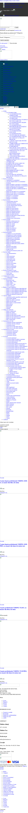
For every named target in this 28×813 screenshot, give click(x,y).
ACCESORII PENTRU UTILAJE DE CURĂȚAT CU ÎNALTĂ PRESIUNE (18, 138)
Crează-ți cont (17, 30)
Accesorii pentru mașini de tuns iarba (15, 352)
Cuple (7, 381)
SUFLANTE (9, 173)
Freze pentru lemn (10, 391)
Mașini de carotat (10, 225)
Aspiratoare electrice (11, 202)
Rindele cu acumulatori (12, 197)
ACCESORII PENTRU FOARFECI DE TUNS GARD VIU (18, 120)
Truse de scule (9, 269)
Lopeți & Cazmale (10, 398)
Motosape (8, 307)
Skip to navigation (4, 0)
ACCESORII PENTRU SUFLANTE (15, 131)
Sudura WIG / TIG (11, 284)
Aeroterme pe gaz (10, 325)
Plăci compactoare (10, 319)
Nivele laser (9, 273)
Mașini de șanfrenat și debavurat (14, 294)
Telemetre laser (10, 274)
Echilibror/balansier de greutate (13, 236)
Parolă (5, 37)
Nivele (7, 401)
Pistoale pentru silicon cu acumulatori (15, 194)
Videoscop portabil (10, 231)
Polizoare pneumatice (11, 247)
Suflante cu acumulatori (12, 198)
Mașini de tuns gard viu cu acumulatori (15, 191)
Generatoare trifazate (11, 335)
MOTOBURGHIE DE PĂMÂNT (14, 166)
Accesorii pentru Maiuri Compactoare (15, 345)
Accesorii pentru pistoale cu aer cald (15, 361)
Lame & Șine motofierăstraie (13, 395)
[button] (3, 492)
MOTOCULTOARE (11, 169)
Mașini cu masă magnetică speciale (14, 293)
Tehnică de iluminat (11, 267)
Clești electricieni (10, 256)
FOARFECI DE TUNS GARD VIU (15, 163)
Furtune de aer (9, 392)
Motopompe (9, 305)
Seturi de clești (9, 264)
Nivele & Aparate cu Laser (9, 270)
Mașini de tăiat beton (11, 314)
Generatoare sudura (11, 333)
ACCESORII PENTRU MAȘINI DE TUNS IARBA (17, 123)
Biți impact (9, 378)
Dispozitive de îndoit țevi (12, 222)
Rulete (7, 412)
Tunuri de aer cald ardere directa (14, 326)
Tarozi (7, 416)
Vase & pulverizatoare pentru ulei (14, 250)
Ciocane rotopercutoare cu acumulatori (15, 181)
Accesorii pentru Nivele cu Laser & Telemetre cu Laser (15, 359)
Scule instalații (6, 219)
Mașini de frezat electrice (12, 208)
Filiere (7, 385)
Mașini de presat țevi (11, 228)
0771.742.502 (3, 105)
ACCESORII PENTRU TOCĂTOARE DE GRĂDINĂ (17, 134)
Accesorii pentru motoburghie (13, 353)
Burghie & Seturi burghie (15, 369)
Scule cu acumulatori (8, 178)
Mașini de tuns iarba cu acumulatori (15, 193)
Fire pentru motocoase (11, 388)
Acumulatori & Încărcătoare (13, 376)
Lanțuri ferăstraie (10, 397)
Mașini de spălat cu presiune (13, 300)
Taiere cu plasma (10, 285)
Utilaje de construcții (8, 309)
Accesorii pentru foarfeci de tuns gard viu (16, 343)
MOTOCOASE (10, 167)
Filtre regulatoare (10, 387)
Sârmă (7, 414)
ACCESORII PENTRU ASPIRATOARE (15, 114)
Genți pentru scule (10, 259)
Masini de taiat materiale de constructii (15, 316)
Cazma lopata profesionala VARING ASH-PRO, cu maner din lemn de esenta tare (13, 545)
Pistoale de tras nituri (11, 246)
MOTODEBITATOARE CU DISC (15, 170)
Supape (8, 415)
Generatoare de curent (8, 329)
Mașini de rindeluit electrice (13, 212)
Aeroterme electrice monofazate (14, 322)
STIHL (5, 111)
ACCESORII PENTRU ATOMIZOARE (15, 117)
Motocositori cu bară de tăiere (13, 302)
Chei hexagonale (10, 380)
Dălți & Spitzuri (13, 371)
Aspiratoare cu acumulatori (12, 180)
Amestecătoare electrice (12, 201)
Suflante (8, 308)
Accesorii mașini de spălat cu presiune (15, 339)
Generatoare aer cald (8, 321)
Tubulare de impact (14, 373)
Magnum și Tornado (11, 400)
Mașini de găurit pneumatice (13, 239)
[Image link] (6, 756)
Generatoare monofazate (12, 331)
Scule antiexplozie (10, 260)
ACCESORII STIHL (11, 112)
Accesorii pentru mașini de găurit (17, 367)
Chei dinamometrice (11, 253)
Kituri (7, 394)
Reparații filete (9, 411)
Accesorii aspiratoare (11, 338)
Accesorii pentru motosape (12, 357)
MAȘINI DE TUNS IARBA (13, 164)
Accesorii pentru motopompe (13, 356)
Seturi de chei (9, 262)
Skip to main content (14, 0)
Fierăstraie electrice (11, 207)
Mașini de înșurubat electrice (13, 211)
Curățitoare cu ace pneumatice (13, 233)
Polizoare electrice (10, 216)
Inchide (2, 108)
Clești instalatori (10, 257)
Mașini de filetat (10, 226)
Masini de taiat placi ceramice (13, 318)
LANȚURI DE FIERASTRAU (17, 156)
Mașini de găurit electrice (12, 209)
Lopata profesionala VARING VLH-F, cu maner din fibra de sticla (13, 608)
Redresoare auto (10, 280)
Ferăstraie (8, 183)
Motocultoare (9, 304)
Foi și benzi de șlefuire (11, 390)
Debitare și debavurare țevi (12, 221)
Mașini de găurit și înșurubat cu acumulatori (17, 185)
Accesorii (5, 336)
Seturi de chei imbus (11, 263)
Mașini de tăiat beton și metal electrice (15, 215)
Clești (7, 254)
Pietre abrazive (9, 405)
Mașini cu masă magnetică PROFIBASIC (16, 288)
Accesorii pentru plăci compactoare (14, 363)
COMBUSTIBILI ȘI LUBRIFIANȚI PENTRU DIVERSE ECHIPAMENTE (18, 145)
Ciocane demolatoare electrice (13, 204)
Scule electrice (6, 200)
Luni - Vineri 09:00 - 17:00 (6, 10)
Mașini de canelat (10, 224)
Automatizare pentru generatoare (14, 377)
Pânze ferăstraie (10, 404)
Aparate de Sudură (7, 278)
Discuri (8, 384)
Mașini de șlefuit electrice (12, 214)
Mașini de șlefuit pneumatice (13, 242)
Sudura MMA (9, 283)
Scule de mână (6, 252)
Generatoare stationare (11, 332)
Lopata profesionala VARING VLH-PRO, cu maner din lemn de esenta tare (13, 672)
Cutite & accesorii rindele (12, 383)
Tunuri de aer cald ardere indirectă (14, 328)
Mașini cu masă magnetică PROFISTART (16, 291)
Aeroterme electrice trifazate (13, 323)
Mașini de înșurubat (11, 240)
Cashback (5, 419)
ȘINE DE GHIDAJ (14, 157)
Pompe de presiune (11, 229)
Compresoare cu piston (8, 276)
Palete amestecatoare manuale (13, 402)
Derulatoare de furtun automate (13, 235)
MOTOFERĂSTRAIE (12, 171)
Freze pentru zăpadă (11, 298)
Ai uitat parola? (4, 43)
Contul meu (6, 806)
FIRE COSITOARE (14, 155)
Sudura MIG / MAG (11, 281)
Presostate (8, 409)
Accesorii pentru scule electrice (13, 366)
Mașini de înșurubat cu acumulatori (14, 187)
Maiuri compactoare (11, 311)
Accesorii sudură (10, 374)
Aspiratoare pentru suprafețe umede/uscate (16, 297)
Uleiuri (8, 418)
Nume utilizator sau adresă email (11, 33)
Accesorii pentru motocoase (13, 354)
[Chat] (0, 812)
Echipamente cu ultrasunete (13, 238)
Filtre (1, 427)
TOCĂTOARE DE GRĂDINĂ (14, 174)
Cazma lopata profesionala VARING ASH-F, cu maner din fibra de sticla (13, 481)
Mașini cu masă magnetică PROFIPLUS (16, 290)
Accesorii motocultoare (12, 342)
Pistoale (8, 408)
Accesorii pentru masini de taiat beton (15, 347)
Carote (11, 370)
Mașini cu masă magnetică (9, 287)
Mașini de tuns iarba (11, 301)
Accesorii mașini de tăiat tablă (13, 340)
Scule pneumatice (7, 232)
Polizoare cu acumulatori (12, 195)
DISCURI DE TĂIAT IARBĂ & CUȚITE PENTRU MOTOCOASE (18, 148)
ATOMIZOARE (10, 162)
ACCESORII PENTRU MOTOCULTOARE (15, 128)
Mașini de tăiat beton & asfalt (13, 315)
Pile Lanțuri (9, 407)
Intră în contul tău (5, 40)
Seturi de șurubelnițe (11, 266)
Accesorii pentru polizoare (12, 364)
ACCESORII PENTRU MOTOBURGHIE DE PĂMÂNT (17, 126)
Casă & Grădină (7, 295)
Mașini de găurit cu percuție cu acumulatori (16, 184)
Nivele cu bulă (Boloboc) (12, 271)
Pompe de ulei (9, 249)
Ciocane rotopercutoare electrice (14, 205)
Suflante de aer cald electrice (13, 218)
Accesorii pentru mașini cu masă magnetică (16, 346)
